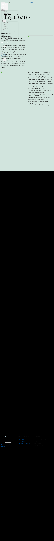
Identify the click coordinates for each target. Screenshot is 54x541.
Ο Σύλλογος (3, 6)
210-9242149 (22, 441)
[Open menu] (3, 10)
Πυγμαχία (5, 28)
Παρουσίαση (6, 13)
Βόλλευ (5, 26)
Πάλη (4, 24)
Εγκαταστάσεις (7, 17)
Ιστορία (5, 15)
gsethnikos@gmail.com (24, 443)
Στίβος (4, 29)
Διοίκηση (5, 11)
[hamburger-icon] (3, 2)
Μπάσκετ (5, 22)
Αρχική (4, 4)
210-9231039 (22, 439)
